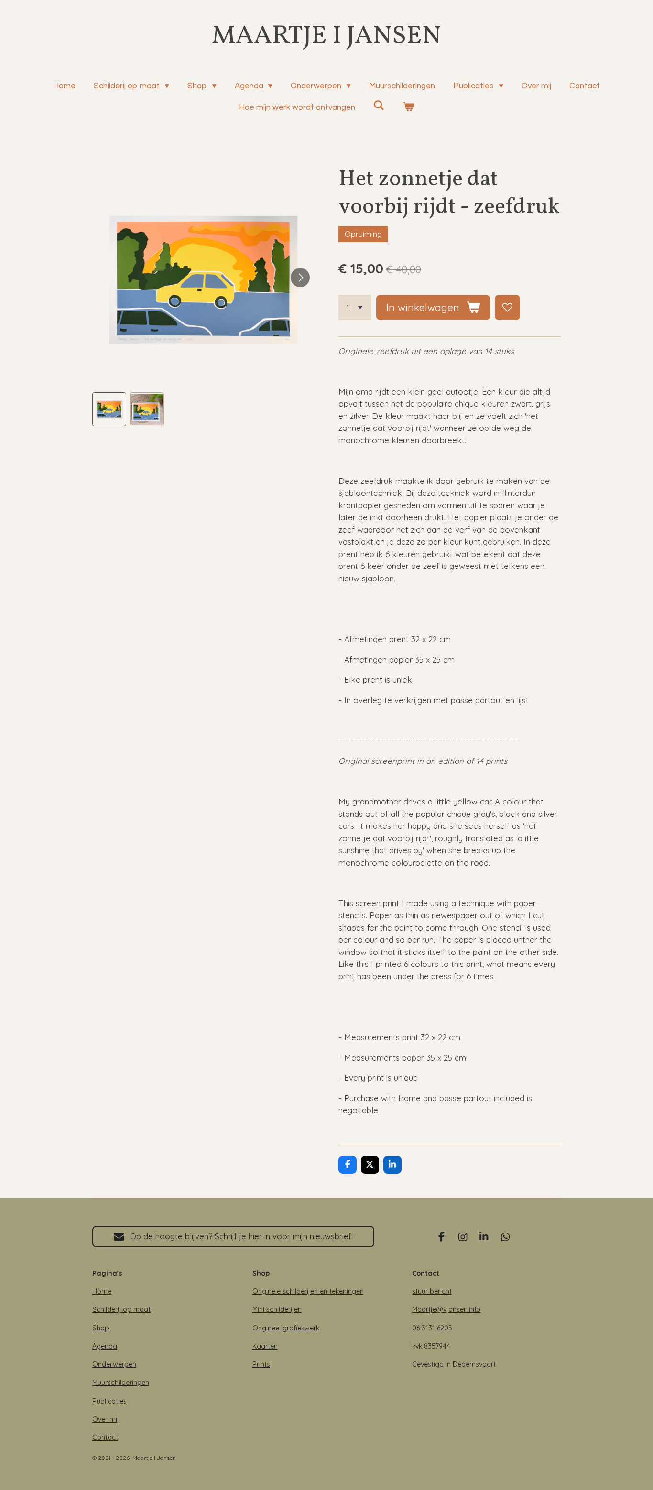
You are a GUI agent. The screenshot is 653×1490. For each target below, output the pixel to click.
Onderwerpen (114, 1364)
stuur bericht (432, 1291)
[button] (109, 409)
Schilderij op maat (121, 1309)
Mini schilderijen (277, 1309)
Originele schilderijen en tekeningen (308, 1291)
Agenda (104, 1346)
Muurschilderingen (120, 1382)
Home (101, 1291)
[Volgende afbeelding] (300, 277)
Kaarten (265, 1346)
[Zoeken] (379, 106)
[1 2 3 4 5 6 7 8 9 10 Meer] (354, 307)
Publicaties (109, 1401)
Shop (100, 1328)
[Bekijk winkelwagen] (408, 108)
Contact (105, 1437)
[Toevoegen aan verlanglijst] (507, 307)
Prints (261, 1364)
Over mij (105, 1419)
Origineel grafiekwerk (285, 1328)
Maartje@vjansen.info (446, 1309)
